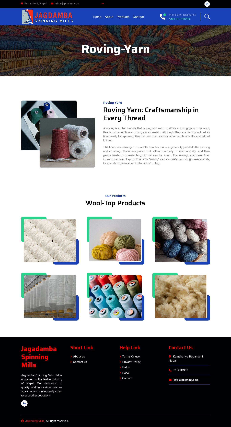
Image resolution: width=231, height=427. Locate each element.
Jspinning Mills (34, 421)
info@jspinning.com (186, 379)
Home (97, 17)
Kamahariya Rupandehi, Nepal (186, 358)
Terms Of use (131, 356)
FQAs (125, 372)
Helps (126, 367)
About (109, 17)
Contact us (80, 362)
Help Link (130, 347)
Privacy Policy (131, 362)
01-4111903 (180, 370)
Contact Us (181, 347)
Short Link (81, 347)
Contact (138, 17)
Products (123, 17)
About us (79, 356)
